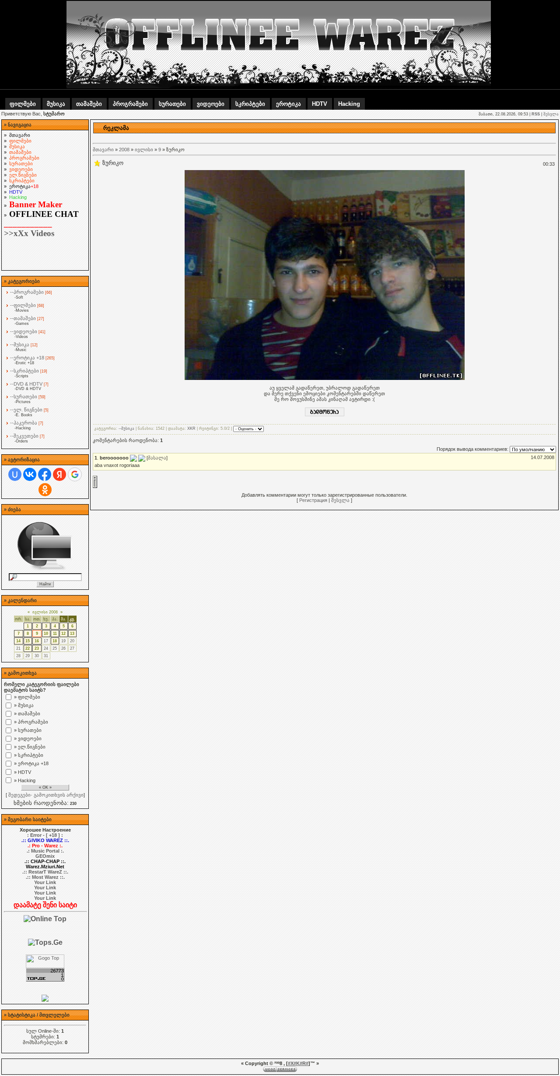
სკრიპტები (250, 104)
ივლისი (144, 149)
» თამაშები (27, 713)
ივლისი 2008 (45, 612)
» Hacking (24, 780)
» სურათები (28, 730)
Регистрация (313, 500)
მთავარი (103, 149)
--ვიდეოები (23, 331)
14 (18, 641)
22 (27, 648)
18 (54, 641)
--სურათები (23, 396)
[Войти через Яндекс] (59, 474)
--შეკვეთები (24, 436)
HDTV (319, 104)
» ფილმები (27, 697)
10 (46, 633)
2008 (124, 149)
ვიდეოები (210, 104)
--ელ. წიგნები (26, 409)
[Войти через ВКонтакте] (29, 474)
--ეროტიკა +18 (27, 357)
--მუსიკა (19, 344)
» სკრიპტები (28, 755)
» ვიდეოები (28, 738)
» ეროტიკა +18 (31, 763)
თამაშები (89, 104)
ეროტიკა (288, 104)
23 (37, 648)
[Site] (141, 457)
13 (72, 633)
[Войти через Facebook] (44, 474)
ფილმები (23, 104)
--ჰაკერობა (23, 422)
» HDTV (22, 772)
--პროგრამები (27, 292)
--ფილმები (23, 305)
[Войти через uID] (14, 474)
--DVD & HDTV (26, 384)
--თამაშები (23, 318)
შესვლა (551, 114)
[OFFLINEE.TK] (45, 1000)
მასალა (157, 457)
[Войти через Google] (75, 474)
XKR (191, 429)
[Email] (133, 457)
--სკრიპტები (24, 370)
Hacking (349, 104)
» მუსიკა (24, 705)
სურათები (172, 104)
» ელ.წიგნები (30, 746)
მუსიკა (56, 104)
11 (55, 633)
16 (37, 641)
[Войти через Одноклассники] (45, 489)
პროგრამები (130, 104)
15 (27, 641)
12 (63, 633)
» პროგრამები (31, 721)
